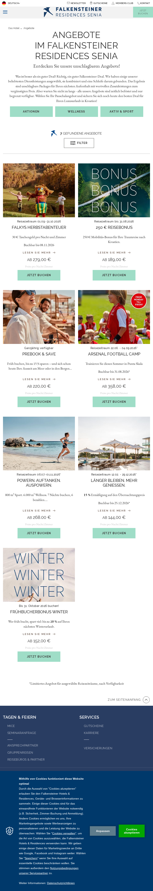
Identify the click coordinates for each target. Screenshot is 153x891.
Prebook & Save (39, 354)
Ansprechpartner (22, 745)
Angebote (29, 28)
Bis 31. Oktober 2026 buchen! (39, 606)
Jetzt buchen (39, 275)
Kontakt (145, 3)
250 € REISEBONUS (114, 227)
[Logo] (73, 12)
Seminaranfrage (21, 733)
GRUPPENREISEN (20, 752)
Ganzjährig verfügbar (38, 348)
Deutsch (13, 3)
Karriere (91, 733)
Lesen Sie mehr (37, 252)
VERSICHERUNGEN (98, 748)
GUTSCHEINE (94, 726)
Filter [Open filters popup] (82, 143)
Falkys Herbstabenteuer (39, 227)
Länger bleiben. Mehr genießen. (114, 483)
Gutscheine (100, 3)
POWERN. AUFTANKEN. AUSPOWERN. (39, 483)
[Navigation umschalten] (3, 12)
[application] (76, 831)
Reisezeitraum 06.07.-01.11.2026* (39, 474)
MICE (11, 726)
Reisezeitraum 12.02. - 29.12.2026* (114, 474)
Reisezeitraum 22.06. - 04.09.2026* (114, 348)
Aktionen (31, 111)
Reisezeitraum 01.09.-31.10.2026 (39, 221)
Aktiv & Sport (122, 111)
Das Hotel (13, 28)
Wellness (76, 111)
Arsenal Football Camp (114, 354)
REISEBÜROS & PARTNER (26, 759)
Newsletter (78, 3)
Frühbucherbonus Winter (39, 612)
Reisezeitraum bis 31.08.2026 (114, 221)
